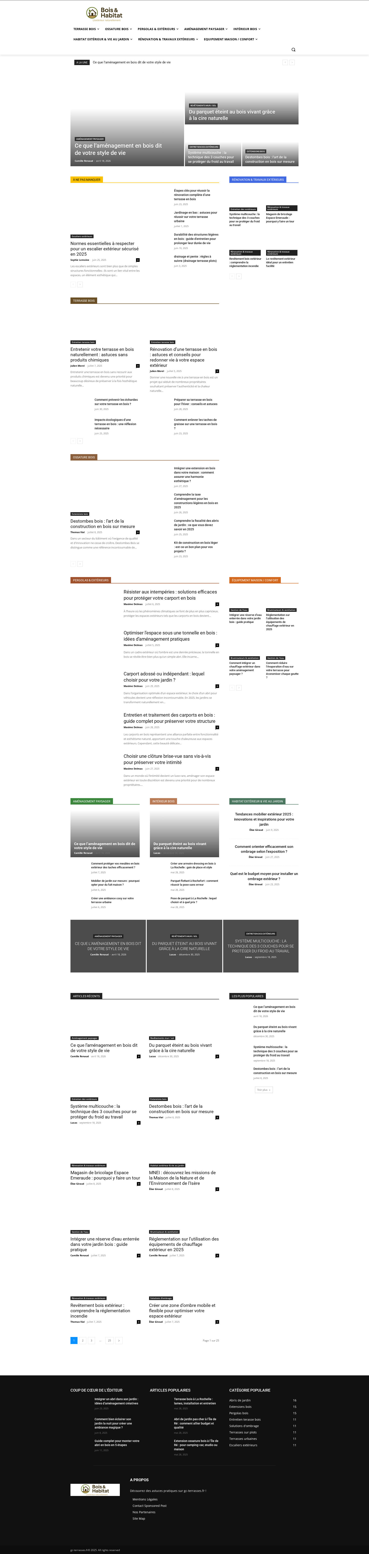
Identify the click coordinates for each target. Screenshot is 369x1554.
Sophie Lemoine (79, 259)
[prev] (285, 62)
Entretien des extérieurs (204, 147)
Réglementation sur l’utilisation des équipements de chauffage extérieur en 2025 (280, 622)
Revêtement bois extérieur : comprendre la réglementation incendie (245, 262)
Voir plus (262, 1090)
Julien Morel (77, 365)
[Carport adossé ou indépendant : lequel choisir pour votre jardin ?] (94, 687)
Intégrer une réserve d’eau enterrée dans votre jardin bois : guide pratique (245, 618)
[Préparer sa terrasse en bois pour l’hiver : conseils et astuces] (160, 405)
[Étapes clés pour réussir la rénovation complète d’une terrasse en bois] (160, 195)
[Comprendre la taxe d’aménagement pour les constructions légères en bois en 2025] (160, 499)
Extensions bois (256, 151)
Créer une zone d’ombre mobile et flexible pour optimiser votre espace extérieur (182, 1311)
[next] (292, 62)
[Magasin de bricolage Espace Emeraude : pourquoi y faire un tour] (282, 199)
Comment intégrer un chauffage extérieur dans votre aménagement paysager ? (244, 668)
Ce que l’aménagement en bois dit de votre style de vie (132, 62)
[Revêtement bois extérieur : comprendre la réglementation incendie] (245, 244)
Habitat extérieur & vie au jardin (167, 1165)
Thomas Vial (77, 532)
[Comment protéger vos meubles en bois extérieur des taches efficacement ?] (79, 868)
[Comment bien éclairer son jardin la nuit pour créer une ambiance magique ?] (80, 1424)
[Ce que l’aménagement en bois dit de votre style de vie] (127, 118)
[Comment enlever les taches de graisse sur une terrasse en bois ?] (160, 425)
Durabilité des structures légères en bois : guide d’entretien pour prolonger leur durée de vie (196, 239)
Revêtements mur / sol (203, 105)
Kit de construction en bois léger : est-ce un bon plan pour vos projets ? (196, 547)
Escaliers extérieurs (82, 236)
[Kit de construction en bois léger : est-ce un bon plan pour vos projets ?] (160, 548)
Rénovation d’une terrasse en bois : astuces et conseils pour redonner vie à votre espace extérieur (183, 357)
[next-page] (80, 284)
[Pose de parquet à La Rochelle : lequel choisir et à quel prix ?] (158, 903)
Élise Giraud (256, 829)
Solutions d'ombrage (161, 1298)
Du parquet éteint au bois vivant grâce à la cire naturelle (180, 846)
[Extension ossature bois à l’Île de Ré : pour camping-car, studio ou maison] (160, 1446)
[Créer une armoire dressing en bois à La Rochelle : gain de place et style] (158, 868)
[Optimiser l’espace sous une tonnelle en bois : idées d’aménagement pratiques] (94, 646)
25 (109, 1340)
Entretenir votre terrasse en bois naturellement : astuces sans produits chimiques (102, 355)
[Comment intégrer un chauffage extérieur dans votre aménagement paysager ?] (245, 648)
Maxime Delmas (133, 604)
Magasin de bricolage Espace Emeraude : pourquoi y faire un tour (280, 218)
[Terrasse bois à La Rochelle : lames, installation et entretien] (160, 1404)
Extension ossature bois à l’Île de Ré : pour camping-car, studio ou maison (196, 1445)
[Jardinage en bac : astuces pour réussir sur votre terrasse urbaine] (160, 217)
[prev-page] (73, 284)
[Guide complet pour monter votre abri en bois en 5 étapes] (80, 1446)
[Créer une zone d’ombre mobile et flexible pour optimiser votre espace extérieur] (184, 1282)
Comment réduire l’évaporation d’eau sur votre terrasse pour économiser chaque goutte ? (282, 670)
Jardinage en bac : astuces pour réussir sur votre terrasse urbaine (195, 217)
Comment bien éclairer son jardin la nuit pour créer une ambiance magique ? (113, 1423)
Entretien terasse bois (83, 342)
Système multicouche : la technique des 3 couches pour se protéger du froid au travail (244, 220)
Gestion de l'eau (239, 609)
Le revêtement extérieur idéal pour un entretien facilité (280, 262)
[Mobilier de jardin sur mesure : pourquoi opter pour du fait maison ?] (79, 885)
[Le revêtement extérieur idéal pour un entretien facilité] (282, 244)
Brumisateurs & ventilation (281, 609)
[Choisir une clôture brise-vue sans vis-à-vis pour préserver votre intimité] (94, 770)
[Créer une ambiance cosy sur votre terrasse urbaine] (79, 903)
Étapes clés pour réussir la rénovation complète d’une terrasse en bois (192, 195)
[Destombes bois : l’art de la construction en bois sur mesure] (270, 145)
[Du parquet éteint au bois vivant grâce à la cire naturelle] (242, 97)
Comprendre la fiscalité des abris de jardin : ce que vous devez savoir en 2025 (196, 525)
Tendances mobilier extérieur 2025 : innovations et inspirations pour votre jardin (264, 819)
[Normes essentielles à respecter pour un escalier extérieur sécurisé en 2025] (105, 213)
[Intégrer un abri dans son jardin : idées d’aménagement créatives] (80, 1404)
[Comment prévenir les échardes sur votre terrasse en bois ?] (80, 405)
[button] (293, 49)
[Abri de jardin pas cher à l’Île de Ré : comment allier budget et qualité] (160, 1424)
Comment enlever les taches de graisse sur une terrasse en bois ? (195, 424)
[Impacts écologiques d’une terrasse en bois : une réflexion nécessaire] (80, 425)
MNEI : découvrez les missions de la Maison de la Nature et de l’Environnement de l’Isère (182, 1178)
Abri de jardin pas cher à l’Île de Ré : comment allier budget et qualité (195, 1423)
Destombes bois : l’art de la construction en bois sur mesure (102, 524)
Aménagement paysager (90, 139)
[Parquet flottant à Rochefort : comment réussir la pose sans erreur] (158, 885)
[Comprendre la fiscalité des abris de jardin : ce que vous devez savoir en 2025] (160, 526)
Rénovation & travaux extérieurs (278, 208)
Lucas (157, 852)
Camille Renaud (83, 852)
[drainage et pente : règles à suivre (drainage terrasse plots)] (160, 261)
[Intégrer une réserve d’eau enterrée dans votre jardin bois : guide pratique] (245, 600)
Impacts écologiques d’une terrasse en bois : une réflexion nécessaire (115, 424)
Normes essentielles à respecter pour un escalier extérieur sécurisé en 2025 (104, 249)
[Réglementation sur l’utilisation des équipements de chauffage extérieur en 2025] (282, 600)
